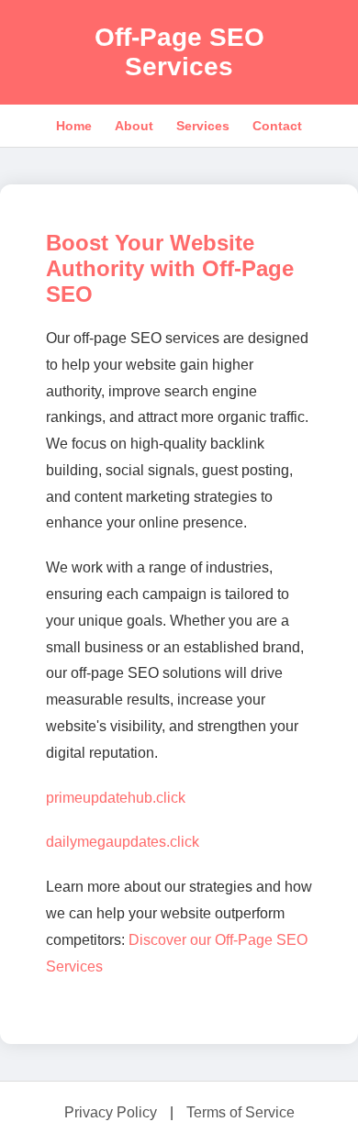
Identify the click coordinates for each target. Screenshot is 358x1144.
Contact (277, 125)
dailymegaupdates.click (122, 842)
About (134, 125)
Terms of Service (240, 1112)
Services (202, 125)
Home (74, 125)
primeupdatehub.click (115, 797)
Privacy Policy (110, 1112)
